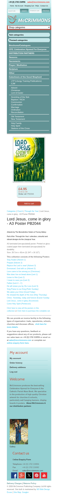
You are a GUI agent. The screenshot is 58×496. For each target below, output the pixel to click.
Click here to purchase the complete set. (34, 311)
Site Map (17, 492)
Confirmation (17, 105)
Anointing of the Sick (20, 97)
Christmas (15, 90)
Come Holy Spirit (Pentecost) (19, 304)
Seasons (13, 57)
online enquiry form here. (18, 343)
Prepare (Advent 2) (14, 263)
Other (11, 73)
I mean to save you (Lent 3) (18, 280)
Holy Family (16, 123)
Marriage (15, 107)
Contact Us (44, 6)
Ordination (15, 110)
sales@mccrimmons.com (38, 2)
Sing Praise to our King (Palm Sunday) (22, 289)
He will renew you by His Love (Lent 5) (22, 286)
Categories (11, 211)
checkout (46, 11)
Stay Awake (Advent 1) (16, 260)
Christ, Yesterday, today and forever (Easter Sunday (28, 298)
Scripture (13, 69)
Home (12, 6)
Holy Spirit (15, 126)
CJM (13, 83)
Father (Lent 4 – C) (14, 283)
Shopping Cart (29, 6)
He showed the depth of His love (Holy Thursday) (27, 295)
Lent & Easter (17, 93)
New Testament (18, 119)
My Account (19, 6)
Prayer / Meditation (18, 65)
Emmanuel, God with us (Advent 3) (21, 268)
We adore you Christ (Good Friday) (21, 292)
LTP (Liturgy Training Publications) (26, 81)
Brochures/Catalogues (20, 45)
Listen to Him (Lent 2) (15, 277)
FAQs (37, 6)
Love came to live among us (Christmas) (23, 271)
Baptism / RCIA (18, 99)
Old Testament (17, 116)
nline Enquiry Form (22, 460)
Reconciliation (17, 112)
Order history (16, 363)
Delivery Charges (14, 483)
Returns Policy (29, 483)
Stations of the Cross (20, 128)
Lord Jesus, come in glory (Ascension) (22, 301)
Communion (16, 102)
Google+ (25, 492)
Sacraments (14, 61)
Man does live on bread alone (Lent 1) (22, 274)
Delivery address (18, 367)
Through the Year (31, 211)
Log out (13, 372)
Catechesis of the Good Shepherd (25, 77)
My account (15, 358)
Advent (14, 88)
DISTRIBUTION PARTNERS (21, 53)
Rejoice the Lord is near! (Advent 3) (21, 265)
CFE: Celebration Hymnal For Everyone (27, 49)
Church (20, 211)
